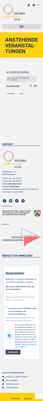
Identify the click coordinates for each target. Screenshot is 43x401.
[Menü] (21, 26)
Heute (21, 93)
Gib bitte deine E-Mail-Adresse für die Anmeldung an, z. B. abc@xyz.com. (20, 298)
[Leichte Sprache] (33, 5)
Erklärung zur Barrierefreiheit (17, 377)
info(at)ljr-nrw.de (15, 184)
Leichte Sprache (12, 388)
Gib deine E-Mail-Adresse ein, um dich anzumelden (20, 288)
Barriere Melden (12, 380)
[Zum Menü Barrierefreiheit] (39, 5)
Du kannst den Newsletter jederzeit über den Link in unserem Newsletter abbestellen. (20, 319)
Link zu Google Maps (10, 186)
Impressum (28, 398)
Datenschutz (15, 398)
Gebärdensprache (12, 384)
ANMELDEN (13, 352)
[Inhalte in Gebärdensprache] (28, 5)
